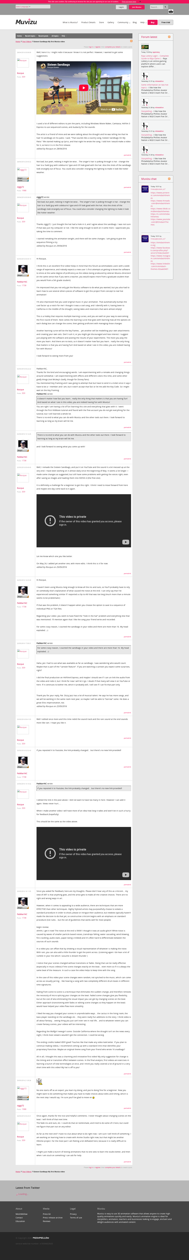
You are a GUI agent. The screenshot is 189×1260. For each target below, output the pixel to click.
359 (23, 76)
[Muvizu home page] (26, 21)
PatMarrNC (22, 281)
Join (136, 7)
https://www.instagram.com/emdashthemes (160, 258)
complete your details (113, 47)
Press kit (47, 1214)
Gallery (111, 22)
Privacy (73, 1214)
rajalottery (156, 52)
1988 (24, 190)
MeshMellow (21, 1214)
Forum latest (149, 37)
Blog (135, 22)
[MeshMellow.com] (40, 1238)
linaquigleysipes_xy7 (158, 189)
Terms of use (76, 1217)
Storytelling (146, 111)
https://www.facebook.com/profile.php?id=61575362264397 (160, 250)
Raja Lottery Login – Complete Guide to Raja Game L (155, 57)
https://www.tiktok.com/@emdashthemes (160, 210)
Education (20, 1221)
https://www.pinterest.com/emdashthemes (160, 195)
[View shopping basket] (171, 11)
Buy (152, 22)
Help (142, 22)
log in (91, 47)
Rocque (20, 73)
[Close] (140, 2)
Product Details (88, 22)
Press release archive (53, 1217)
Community (123, 22)
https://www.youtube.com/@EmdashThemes (160, 222)
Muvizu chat (148, 179)
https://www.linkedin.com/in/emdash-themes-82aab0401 (160, 266)
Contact (19, 1217)
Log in (121, 7)
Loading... (23, 1194)
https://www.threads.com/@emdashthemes (160, 203)
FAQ (63, 36)
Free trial (165, 22)
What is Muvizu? (70, 22)
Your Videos (27, 42)
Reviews (46, 1221)
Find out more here (129, 2)
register (97, 47)
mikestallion (159, 81)
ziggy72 (20, 187)
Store (101, 22)
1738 (24, 285)
